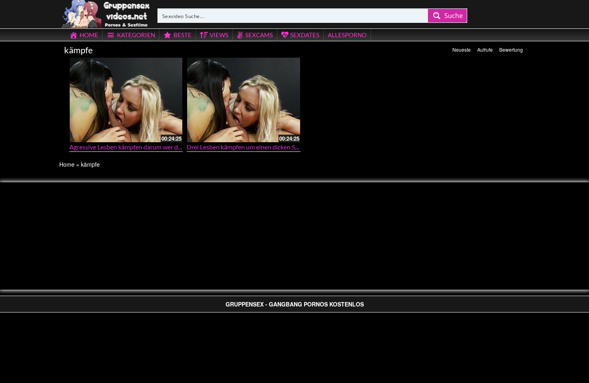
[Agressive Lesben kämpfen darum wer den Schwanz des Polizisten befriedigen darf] (126, 100)
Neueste (461, 49)
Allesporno (347, 34)
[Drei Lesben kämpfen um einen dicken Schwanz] (244, 100)
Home (67, 164)
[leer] (106, 13)
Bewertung (511, 49)
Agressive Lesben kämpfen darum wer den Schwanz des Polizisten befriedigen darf (181, 147)
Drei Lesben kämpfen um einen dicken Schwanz (251, 147)
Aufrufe (485, 49)
